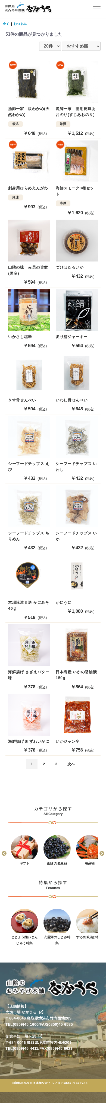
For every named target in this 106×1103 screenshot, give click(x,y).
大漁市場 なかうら (21, 1012)
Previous (4, 853)
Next (102, 853)
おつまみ (20, 24)
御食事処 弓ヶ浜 (20, 1036)
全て (6, 24)
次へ (71, 764)
